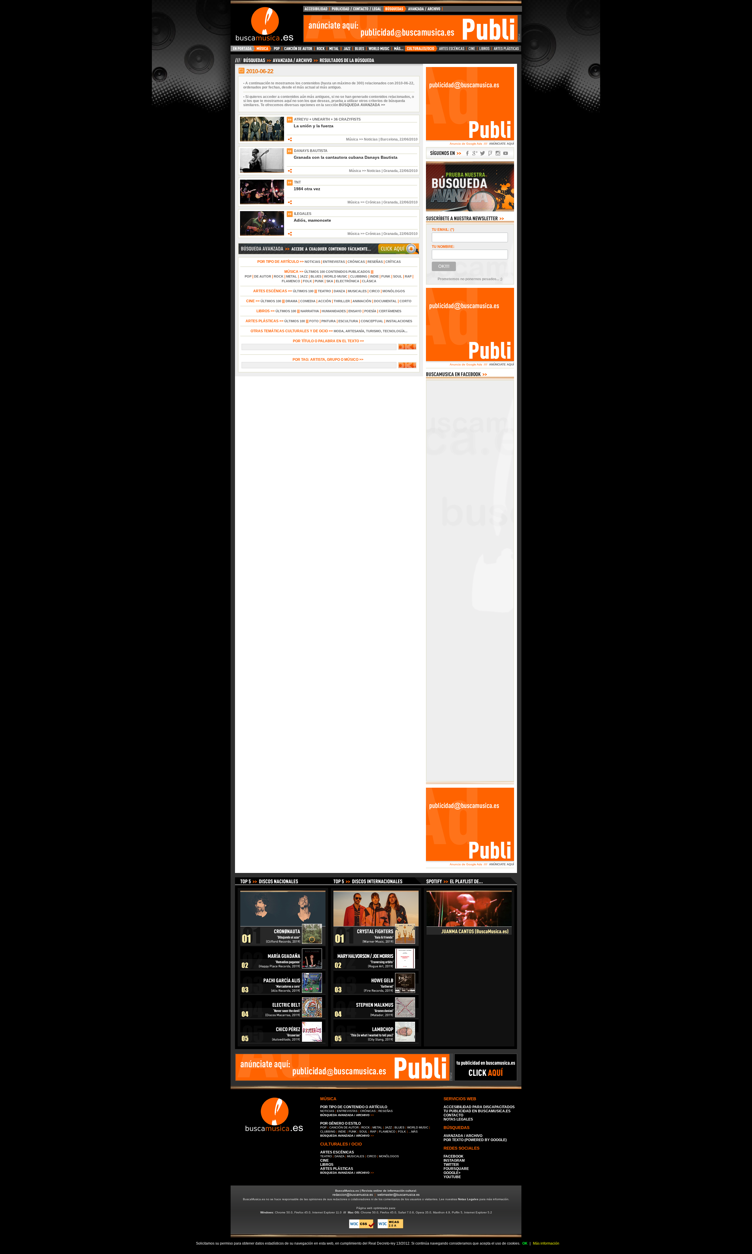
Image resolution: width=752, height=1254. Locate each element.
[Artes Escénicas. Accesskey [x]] (451, 50)
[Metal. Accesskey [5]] (334, 50)
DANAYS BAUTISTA (311, 151)
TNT (297, 182)
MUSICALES (357, 291)
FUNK (385, 276)
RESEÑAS (375, 261)
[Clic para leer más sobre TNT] (262, 203)
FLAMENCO (291, 281)
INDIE (374, 276)
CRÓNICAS (356, 261)
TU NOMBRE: (443, 247)
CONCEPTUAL (372, 321)
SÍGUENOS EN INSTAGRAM (498, 153)
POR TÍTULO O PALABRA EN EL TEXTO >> (329, 341)
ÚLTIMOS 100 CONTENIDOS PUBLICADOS (337, 271)
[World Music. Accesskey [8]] (379, 50)
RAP (408, 276)
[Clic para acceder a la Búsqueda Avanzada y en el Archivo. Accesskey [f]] (328, 253)
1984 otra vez (307, 188)
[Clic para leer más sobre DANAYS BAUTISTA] (262, 172)
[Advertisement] (411, 28)
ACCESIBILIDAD (316, 10)
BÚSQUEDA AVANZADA (414, 10)
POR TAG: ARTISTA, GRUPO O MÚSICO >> (329, 360)
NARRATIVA (310, 311)
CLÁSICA (369, 281)
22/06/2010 (409, 139)
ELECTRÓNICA (347, 281)
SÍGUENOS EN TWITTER (482, 153)
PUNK (319, 281)
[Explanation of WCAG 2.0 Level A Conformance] (390, 1227)
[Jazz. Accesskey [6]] (346, 50)
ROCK (278, 276)
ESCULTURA (348, 321)
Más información (546, 1243)
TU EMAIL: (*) (443, 230)
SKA (329, 281)
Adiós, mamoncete (312, 220)
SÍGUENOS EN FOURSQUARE (490, 153)
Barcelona (389, 139)
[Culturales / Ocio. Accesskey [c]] (421, 50)
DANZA (339, 291)
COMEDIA (307, 301)
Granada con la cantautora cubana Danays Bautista (345, 157)
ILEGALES (302, 214)
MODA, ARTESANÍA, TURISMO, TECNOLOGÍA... (370, 331)
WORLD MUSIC (336, 276)
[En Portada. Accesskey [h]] (243, 50)
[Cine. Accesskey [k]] (471, 50)
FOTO (314, 321)
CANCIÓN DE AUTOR (344, 1127)
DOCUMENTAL (385, 301)
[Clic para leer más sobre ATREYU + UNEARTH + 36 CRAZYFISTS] (262, 140)
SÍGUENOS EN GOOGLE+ (475, 153)
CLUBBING (358, 276)
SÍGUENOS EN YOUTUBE (505, 153)
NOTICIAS (312, 261)
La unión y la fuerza (313, 125)
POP (248, 276)
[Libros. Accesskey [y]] (484, 50)
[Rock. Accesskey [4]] (320, 50)
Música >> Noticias (362, 139)
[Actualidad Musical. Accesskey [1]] (263, 50)
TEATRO (324, 291)
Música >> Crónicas (364, 202)
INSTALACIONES (399, 321)
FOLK (307, 281)
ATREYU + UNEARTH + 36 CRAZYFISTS (327, 119)
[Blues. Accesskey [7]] (359, 50)
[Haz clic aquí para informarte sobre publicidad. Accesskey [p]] (486, 1079)
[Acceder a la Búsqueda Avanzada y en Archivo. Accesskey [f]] (470, 210)
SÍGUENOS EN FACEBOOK (467, 153)
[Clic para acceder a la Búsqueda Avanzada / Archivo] (304, 63)
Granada (390, 171)
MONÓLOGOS (393, 291)
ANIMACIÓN (361, 301)
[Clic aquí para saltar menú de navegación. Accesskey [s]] (376, 5)
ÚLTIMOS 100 (303, 291)
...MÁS (413, 1131)
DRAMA (292, 301)
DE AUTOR (262, 276)
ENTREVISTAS (334, 261)
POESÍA (370, 311)
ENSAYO (355, 311)
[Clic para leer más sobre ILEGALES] (262, 235)
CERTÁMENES (390, 311)
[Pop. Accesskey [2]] (276, 50)
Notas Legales (468, 1199)
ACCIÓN (324, 301)
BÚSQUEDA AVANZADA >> (362, 105)
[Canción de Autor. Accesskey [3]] (298, 50)
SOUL (397, 276)
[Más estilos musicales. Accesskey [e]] (398, 50)
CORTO (406, 301)
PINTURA (328, 321)
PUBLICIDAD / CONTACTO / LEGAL (357, 10)
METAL (291, 276)
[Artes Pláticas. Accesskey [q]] (506, 50)
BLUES (315, 276)
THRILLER (342, 301)
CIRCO (374, 291)
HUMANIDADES (334, 311)
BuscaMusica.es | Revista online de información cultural (375, 1190)
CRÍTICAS (393, 261)
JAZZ (304, 276)
